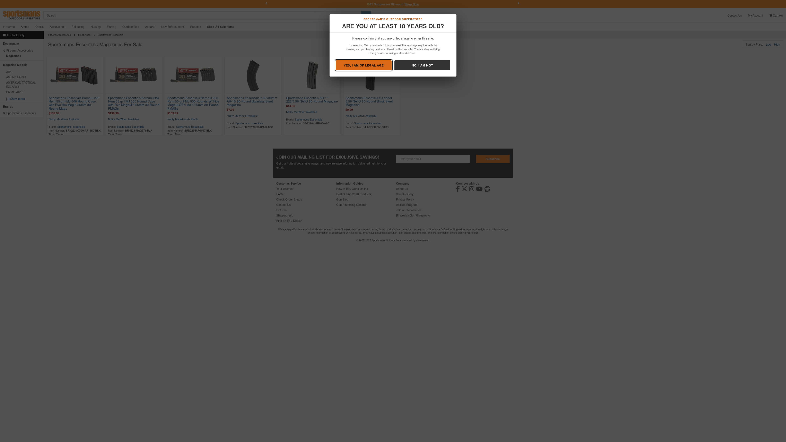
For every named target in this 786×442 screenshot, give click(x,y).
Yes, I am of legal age (364, 65)
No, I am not (422, 65)
